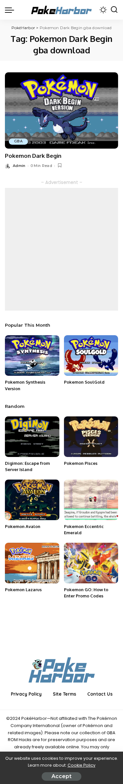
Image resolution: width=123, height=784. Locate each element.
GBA (18, 141)
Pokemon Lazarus (23, 589)
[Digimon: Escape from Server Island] (32, 436)
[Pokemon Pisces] (91, 436)
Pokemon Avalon (22, 526)
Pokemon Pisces (80, 463)
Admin (19, 165)
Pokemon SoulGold (84, 382)
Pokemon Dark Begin (33, 155)
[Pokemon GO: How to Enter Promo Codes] (91, 563)
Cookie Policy (81, 765)
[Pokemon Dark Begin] (61, 110)
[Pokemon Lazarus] (32, 563)
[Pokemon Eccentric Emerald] (91, 500)
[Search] (114, 10)
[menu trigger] (11, 10)
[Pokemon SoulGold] (91, 355)
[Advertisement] (61, 249)
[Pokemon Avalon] (32, 500)
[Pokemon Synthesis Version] (32, 355)
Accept (61, 776)
